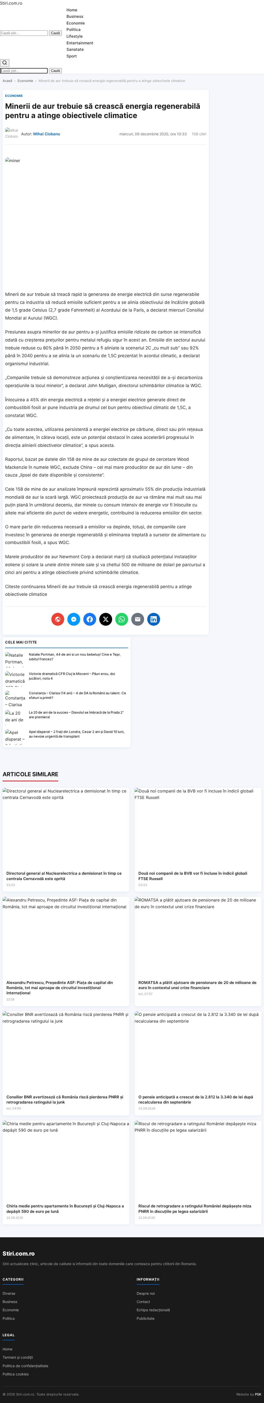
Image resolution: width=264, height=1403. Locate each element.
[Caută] (4, 63)
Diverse (9, 1293)
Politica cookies (16, 1374)
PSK (258, 1394)
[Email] (137, 619)
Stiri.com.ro (19, 1253)
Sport (72, 56)
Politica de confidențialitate (25, 1366)
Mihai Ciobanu (46, 133)
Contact (143, 1301)
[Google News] (57, 619)
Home (72, 9)
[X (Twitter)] (105, 619)
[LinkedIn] (153, 619)
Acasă (7, 81)
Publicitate (145, 1318)
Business (75, 16)
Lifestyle (75, 36)
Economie (76, 23)
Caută (55, 33)
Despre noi (146, 1293)
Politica (74, 29)
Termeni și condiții (18, 1357)
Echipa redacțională (153, 1310)
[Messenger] (73, 619)
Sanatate (75, 49)
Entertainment (80, 42)
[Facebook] (89, 619)
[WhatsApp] (121, 619)
